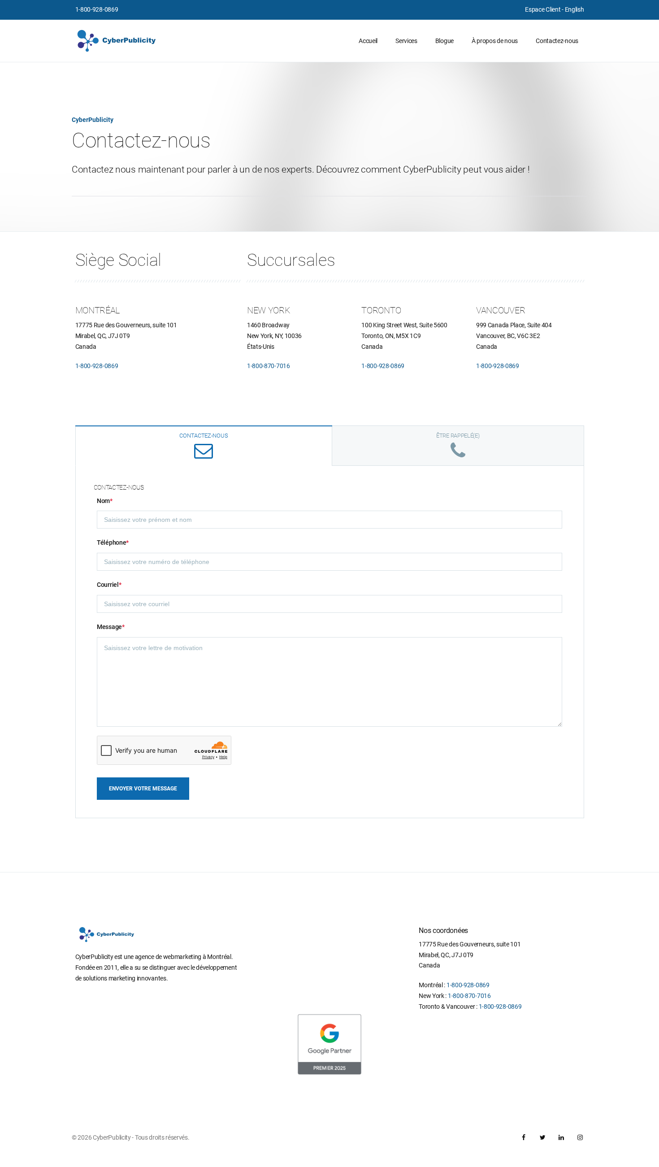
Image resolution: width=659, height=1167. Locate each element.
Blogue (444, 40)
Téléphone (113, 542)
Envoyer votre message (143, 788)
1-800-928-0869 (96, 9)
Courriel (109, 584)
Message (111, 626)
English (574, 9)
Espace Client (542, 9)
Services (406, 40)
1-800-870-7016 (268, 365)
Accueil (368, 40)
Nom (105, 500)
